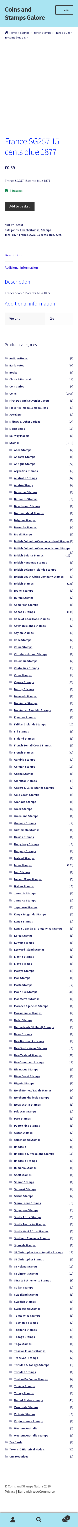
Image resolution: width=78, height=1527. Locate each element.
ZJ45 (59, 235)
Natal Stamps (23, 1020)
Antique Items (18, 358)
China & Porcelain (20, 379)
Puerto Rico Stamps (27, 1125)
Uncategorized (18, 1456)
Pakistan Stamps (25, 1111)
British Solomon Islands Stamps (35, 569)
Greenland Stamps (26, 816)
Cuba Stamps (23, 675)
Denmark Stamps (25, 696)
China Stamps (23, 647)
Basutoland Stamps (27, 506)
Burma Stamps (23, 598)
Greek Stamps (23, 809)
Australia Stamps (25, 478)
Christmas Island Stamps (30, 654)
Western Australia (25, 1428)
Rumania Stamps (25, 1168)
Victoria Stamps (24, 1414)
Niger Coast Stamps (27, 1076)
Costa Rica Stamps (26, 668)
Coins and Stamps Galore (25, 13)
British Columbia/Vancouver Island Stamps (42, 548)
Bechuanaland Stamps (29, 513)
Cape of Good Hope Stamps (32, 619)
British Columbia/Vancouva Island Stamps (41, 541)
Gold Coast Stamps (26, 795)
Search (39, 1520)
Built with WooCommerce (36, 1491)
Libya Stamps (23, 964)
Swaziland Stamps (26, 1294)
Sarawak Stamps (25, 1189)
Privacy (10, 1491)
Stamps (25, 33)
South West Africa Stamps (31, 1231)
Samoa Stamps (24, 1182)
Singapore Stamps (26, 1210)
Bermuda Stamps (25, 527)
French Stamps (42, 33)
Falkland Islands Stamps (30, 724)
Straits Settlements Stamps (32, 1280)
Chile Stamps (22, 640)
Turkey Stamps (24, 1393)
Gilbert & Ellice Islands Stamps (34, 788)
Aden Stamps (22, 450)
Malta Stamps (23, 985)
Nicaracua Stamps (26, 1069)
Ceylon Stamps (24, 633)
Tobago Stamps (24, 1337)
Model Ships (17, 429)
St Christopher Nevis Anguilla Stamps (38, 1252)
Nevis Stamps (23, 1034)
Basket (60, 1516)
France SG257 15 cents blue (36, 235)
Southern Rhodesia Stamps (32, 1238)
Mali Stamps (22, 978)
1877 (15, 235)
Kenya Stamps (23, 921)
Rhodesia (20, 1147)
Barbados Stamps (25, 499)
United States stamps (28, 1400)
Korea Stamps (23, 935)
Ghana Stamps (23, 774)
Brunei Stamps (23, 590)
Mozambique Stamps (28, 1013)
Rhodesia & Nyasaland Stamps (34, 1154)
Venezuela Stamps (26, 1407)
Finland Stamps (24, 738)
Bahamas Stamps (25, 492)
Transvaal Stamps (26, 1358)
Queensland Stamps (27, 1140)
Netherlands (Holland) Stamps (34, 1027)
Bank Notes (16, 365)
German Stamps (24, 766)
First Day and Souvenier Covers (29, 400)
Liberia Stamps (24, 956)
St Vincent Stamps (26, 1273)
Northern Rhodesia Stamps (31, 1097)
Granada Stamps (25, 802)
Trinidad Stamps (25, 1372)
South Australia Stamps (30, 1224)
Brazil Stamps (23, 534)
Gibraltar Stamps (25, 781)
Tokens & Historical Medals (27, 1449)
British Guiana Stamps (29, 555)
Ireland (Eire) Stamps (28, 879)
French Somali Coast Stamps (33, 745)
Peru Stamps (22, 1118)
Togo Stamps (23, 1344)
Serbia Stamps (23, 1196)
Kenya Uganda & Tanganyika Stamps (38, 928)
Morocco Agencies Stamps (31, 1006)
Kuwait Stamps (24, 943)
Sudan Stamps (23, 1287)
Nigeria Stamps (24, 1083)
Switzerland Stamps (27, 1309)
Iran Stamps (22, 872)
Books (13, 372)
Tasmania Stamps (26, 1323)
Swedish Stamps (25, 1302)
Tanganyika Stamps (27, 1315)
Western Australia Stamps (31, 1435)
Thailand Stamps (25, 1330)
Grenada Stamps (25, 823)
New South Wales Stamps (30, 1048)
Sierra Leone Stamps (27, 1203)
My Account (13, 1520)
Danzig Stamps (24, 689)
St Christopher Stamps (29, 1259)
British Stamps (24, 583)
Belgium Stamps (25, 520)
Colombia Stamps (25, 661)
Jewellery (15, 414)
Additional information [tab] (21, 267)
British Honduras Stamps (30, 562)
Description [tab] (13, 255)
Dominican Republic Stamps (32, 710)
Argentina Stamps (26, 471)
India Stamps (23, 865)
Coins (13, 393)
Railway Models (19, 436)
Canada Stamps (24, 612)
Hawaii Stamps (24, 837)
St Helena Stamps (25, 1266)
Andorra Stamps (24, 457)
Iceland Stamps (24, 858)
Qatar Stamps (23, 1133)
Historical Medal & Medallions (28, 408)
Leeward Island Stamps (29, 949)
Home (13, 33)
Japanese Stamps (25, 907)
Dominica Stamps (25, 703)
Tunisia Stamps (24, 1386)
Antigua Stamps (24, 464)
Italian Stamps (24, 886)
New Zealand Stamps (28, 1055)
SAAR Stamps (23, 1175)
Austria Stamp (23, 485)
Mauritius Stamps (25, 992)
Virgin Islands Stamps (28, 1421)
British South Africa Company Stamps (39, 577)
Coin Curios (16, 386)
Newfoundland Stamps (29, 1062)
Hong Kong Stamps (26, 844)
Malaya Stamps (24, 971)
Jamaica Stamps (25, 900)
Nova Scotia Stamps (27, 1104)
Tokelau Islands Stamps (30, 1351)
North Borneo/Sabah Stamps (33, 1090)
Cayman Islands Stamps (30, 626)
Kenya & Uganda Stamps (30, 914)
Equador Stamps (25, 717)
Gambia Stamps (24, 759)
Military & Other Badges (24, 421)
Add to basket (19, 206)
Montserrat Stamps (27, 999)
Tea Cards (15, 1442)
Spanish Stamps (25, 1245)
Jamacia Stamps (25, 893)
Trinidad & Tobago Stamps (31, 1365)
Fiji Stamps (21, 731)
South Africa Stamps (27, 1217)
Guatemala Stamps (27, 830)
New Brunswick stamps (29, 1041)
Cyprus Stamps (24, 682)
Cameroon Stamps (26, 605)
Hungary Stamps (25, 851)
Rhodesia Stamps (25, 1161)
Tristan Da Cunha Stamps (31, 1379)
